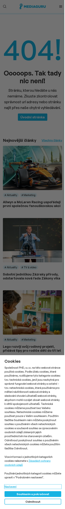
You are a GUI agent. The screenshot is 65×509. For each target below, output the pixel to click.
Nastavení (10, 486)
